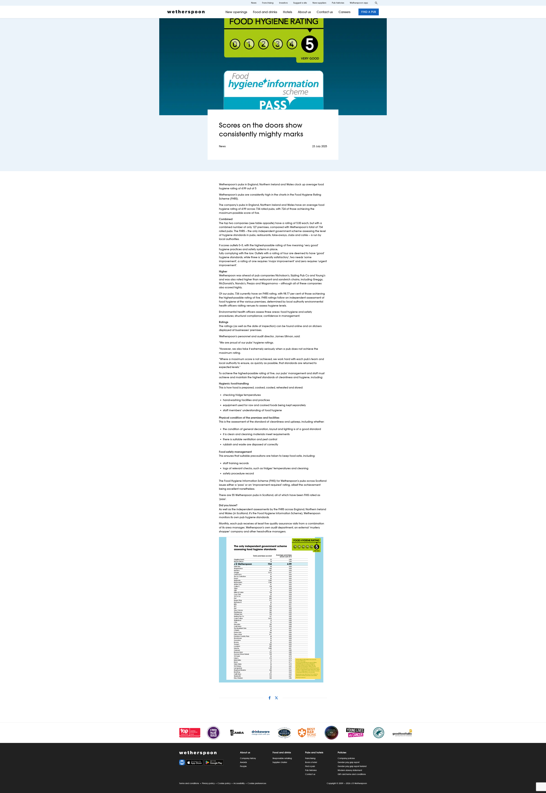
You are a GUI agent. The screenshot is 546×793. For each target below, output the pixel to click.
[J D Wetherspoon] (186, 12)
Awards (243, 762)
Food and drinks (265, 12)
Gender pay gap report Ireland (352, 766)
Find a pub (368, 12)
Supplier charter (280, 762)
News (253, 2)
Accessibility (239, 783)
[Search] (376, 3)
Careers (344, 12)
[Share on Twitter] (276, 698)
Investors (283, 2)
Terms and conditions (189, 783)
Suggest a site (300, 2)
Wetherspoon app (359, 2)
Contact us (325, 12)
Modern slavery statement (350, 770)
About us (304, 12)
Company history (248, 758)
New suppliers (319, 2)
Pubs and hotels (314, 752)
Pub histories (338, 2)
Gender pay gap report (348, 762)
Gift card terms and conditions (352, 774)
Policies (342, 752)
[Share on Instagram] (269, 698)
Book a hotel (311, 762)
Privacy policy (208, 783)
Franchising (267, 2)
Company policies (346, 758)
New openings (236, 12)
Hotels (287, 12)
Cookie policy (224, 783)
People (243, 766)
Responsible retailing (282, 758)
